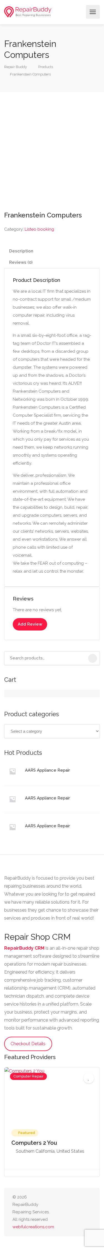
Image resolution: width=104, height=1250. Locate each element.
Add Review (30, 624)
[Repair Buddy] (27, 12)
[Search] (92, 658)
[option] (52, 1122)
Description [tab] (21, 251)
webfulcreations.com (33, 1226)
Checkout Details (28, 1043)
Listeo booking (39, 229)
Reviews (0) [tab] (20, 262)
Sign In (80, 11)
